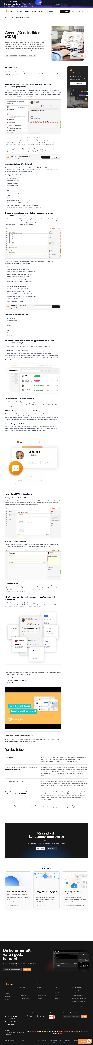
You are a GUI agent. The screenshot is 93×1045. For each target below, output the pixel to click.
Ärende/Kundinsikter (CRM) (22, 17)
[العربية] (28, 1031)
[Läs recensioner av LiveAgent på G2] (52, 1017)
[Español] (45, 1031)
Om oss (39, 987)
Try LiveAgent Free (77, 83)
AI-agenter (19, 11)
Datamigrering (23, 990)
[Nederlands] (69, 1031)
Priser (6, 990)
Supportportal (23, 987)
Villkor (37, 1040)
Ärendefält (10, 677)
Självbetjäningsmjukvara (77, 995)
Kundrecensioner (41, 992)
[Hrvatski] (55, 1031)
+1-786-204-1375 (11, 1021)
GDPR (61, 1040)
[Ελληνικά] (40, 1031)
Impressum (39, 998)
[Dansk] (35, 1031)
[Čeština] (33, 1031)
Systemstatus (23, 992)
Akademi (57, 992)
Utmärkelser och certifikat (43, 990)
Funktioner (11, 17)
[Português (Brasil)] (77, 1031)
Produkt (27, 11)
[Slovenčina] (84, 1031)
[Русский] (82, 1031)
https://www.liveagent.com (24, 281)
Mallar (56, 995)
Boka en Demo (51, 848)
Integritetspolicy (53, 1040)
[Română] (79, 1031)
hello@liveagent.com (20, 286)
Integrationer (8, 996)
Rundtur (7, 999)
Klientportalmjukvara (76, 1004)
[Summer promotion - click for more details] (46, 4)
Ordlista (56, 990)
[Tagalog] (56, 1033)
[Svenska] (54, 1033)
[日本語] (62, 1031)
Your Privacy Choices (60, 1042)
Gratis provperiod (65, 11)
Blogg (56, 987)
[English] (43, 1031)
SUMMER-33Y (24, 6)
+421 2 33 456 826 (12, 1016)
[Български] (30, 1031)
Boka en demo (45, 157)
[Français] (52, 1031)
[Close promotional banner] (91, 2)
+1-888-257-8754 (11, 1019)
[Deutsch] (38, 1031)
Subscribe (84, 1016)
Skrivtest (57, 998)
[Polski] (74, 1031)
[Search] (57, 11)
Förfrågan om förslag (24, 998)
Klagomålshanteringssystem (78, 1001)
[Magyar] (57, 1031)
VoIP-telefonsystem (76, 992)
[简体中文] (61, 1033)
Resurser (34, 11)
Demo (73, 11)
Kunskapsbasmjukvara (77, 987)
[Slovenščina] (87, 1031)
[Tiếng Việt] (58, 1033)
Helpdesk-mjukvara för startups (79, 1006)
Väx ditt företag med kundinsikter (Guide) (18, 680)
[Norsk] (72, 1031)
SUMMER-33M (11, 6)
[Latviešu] (67, 1031)
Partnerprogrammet (41, 995)
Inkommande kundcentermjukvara (79, 998)
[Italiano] (60, 1031)
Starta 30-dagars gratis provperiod (12, 969)
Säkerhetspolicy (44, 1040)
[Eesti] (47, 1031)
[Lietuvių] (65, 1031)
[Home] (5, 17)
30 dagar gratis (55, 157)
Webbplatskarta (67, 1040)
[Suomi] (50, 1031)
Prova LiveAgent (40, 848)
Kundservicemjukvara (77, 990)
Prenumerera (56, 306)
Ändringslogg (23, 995)
